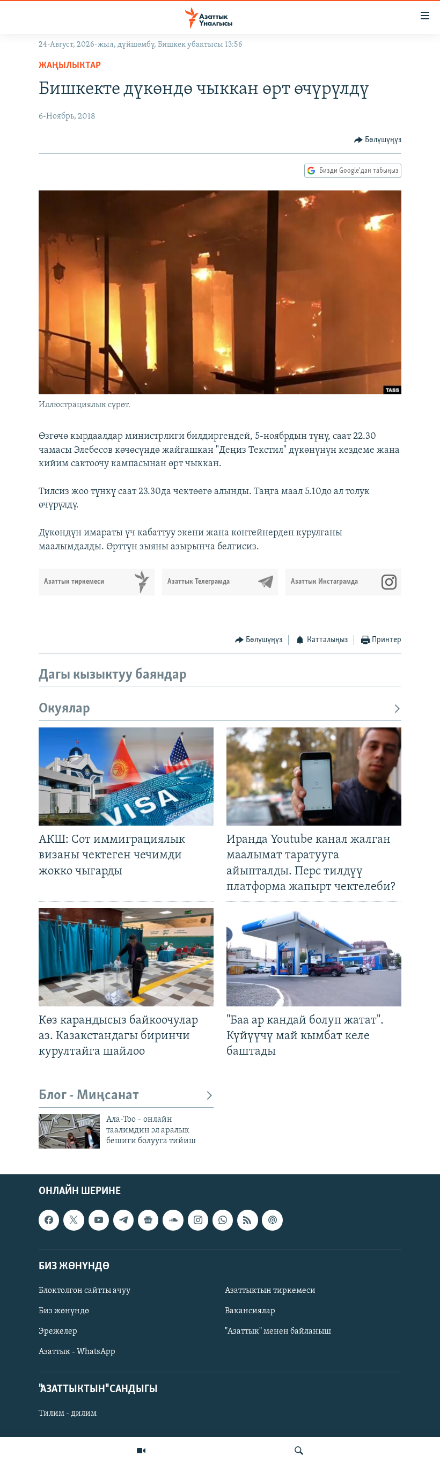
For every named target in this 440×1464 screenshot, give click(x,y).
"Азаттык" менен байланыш (278, 1331)
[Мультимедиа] (141, 1450)
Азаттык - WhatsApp (77, 1352)
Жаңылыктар (70, 66)
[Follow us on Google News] (148, 1220)
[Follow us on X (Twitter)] (73, 1220)
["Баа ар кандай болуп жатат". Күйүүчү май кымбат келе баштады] (313, 957)
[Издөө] (299, 1450)
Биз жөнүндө (64, 1311)
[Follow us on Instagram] (198, 1220)
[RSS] (247, 1220)
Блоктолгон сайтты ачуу (84, 1290)
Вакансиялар (250, 1311)
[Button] (378, 140)
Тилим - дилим (68, 1413)
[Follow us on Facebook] (49, 1220)
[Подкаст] (272, 1220)
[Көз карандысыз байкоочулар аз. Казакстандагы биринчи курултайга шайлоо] (126, 957)
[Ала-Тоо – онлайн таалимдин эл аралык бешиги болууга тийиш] (69, 1131)
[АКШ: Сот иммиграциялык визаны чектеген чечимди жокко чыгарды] (126, 776)
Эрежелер (58, 1331)
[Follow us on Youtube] (99, 1220)
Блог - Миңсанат (89, 1095)
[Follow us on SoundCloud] (173, 1220)
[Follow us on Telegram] (123, 1220)
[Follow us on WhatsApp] (222, 1220)
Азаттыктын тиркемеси (270, 1290)
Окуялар (64, 709)
